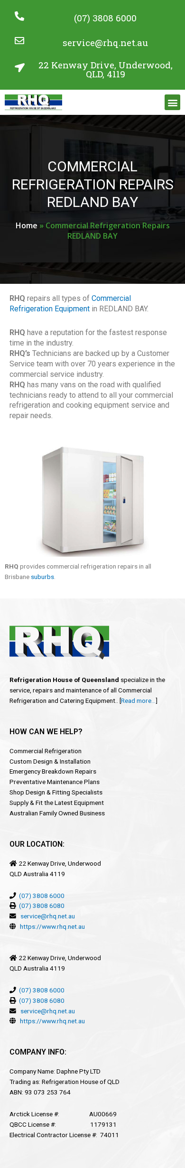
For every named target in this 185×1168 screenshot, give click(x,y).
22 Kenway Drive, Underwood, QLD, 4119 (105, 69)
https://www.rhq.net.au (52, 926)
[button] (172, 102)
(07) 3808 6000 (105, 18)
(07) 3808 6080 (42, 905)
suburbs (42, 576)
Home (26, 225)
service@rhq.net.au (105, 42)
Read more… (138, 700)
